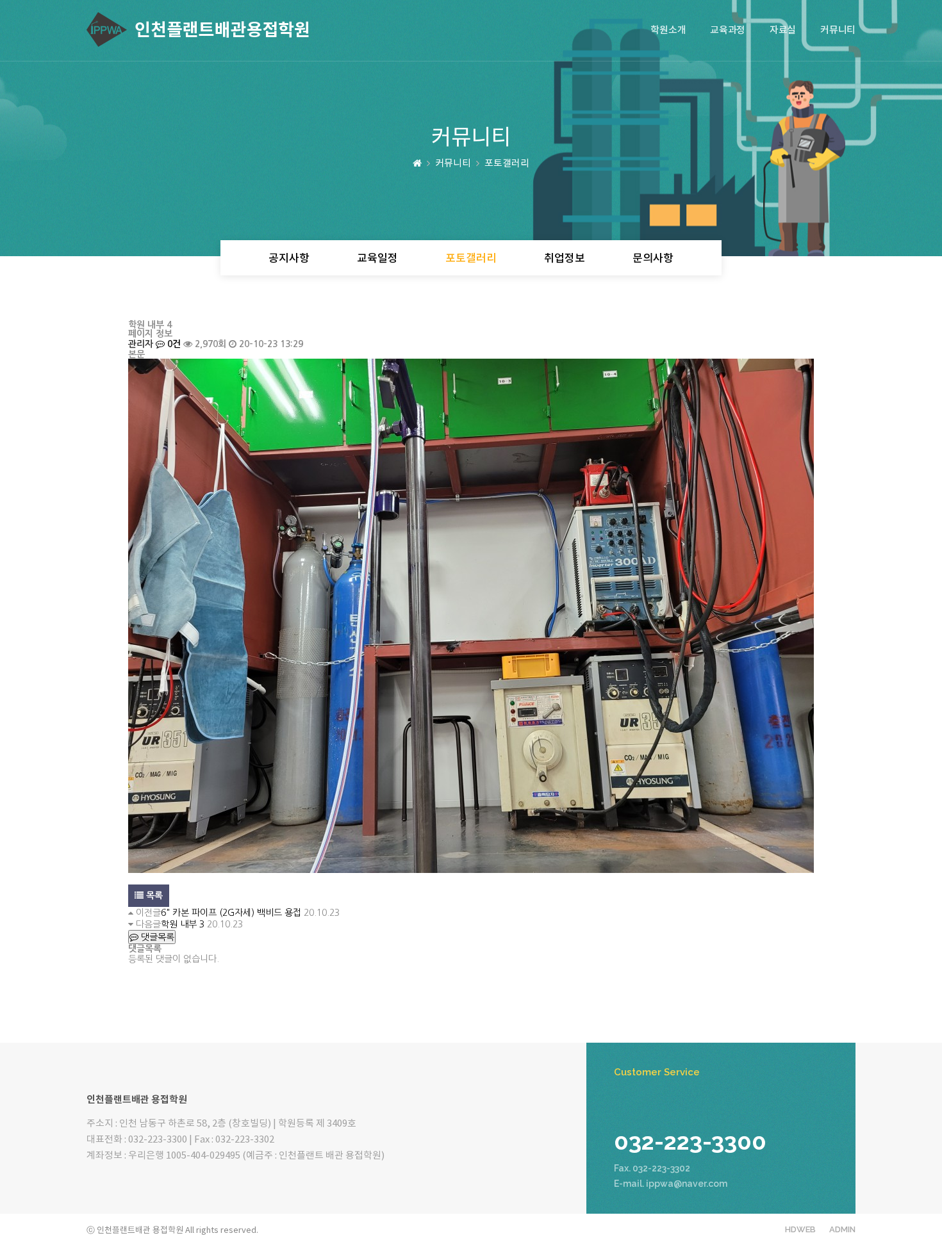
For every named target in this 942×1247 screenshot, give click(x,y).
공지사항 (289, 258)
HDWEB (800, 1229)
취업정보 (564, 258)
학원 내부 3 (182, 924)
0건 (173, 343)
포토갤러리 (471, 258)
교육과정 (727, 30)
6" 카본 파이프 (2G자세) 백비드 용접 (231, 912)
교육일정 (377, 258)
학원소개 (668, 30)
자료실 (783, 30)
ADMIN (842, 1229)
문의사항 (652, 258)
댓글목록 (156, 937)
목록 (153, 895)
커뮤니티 (837, 30)
